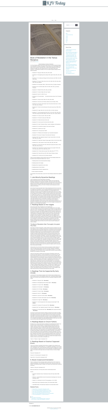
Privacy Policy (52, 408)
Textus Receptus (38, 397)
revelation (34, 397)
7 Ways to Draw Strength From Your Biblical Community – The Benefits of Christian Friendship (71, 55)
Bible (67, 33)
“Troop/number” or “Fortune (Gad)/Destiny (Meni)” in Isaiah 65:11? (40, 398)
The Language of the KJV (70, 73)
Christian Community (69, 34)
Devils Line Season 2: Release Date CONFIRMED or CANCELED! (40, 399)
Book (32, 397)
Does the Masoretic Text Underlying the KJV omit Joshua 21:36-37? (71, 68)
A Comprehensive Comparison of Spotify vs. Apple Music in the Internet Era (71, 61)
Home (52, 20)
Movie (67, 37)
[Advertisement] (54, 13)
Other (55, 20)
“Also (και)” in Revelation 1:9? (71, 70)
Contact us (56, 408)
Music (67, 39)
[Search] (76, 25)
